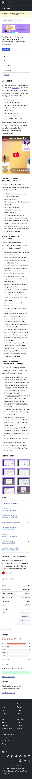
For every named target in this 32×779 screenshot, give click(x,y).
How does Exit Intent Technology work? (9, 528)
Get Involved (21, 719)
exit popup (17, 623)
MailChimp (10, 263)
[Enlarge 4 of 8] (28, 470)
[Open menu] (29, 2)
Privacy (4, 713)
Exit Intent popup (13, 396)
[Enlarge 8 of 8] (28, 488)
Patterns (19, 713)
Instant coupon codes (17, 417)
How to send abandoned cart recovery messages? (10, 516)
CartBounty (15, 88)
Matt (4, 737)
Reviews (6, 61)
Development (8, 70)
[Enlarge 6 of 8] (28, 479)
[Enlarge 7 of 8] (13, 488)
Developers (5, 725)
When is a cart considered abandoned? (10, 509)
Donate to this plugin (8, 693)
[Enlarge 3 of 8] (13, 470)
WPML (10, 353)
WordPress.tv (7, 728)
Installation (7, 65)
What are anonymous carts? (11, 522)
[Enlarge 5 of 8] (13, 479)
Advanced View (7, 629)
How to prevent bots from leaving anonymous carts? (10, 549)
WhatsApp (10, 276)
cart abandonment (25, 620)
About (4, 704)
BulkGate (11, 287)
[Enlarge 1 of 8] (13, 461)
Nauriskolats (10, 579)
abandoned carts (25, 613)
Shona (8, 752)
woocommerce (25, 623)
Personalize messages (11, 303)
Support (6, 75)
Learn (3, 719)
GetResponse (23, 260)
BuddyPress (6, 744)
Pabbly (20, 297)
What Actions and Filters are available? (8, 542)
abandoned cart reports (18, 194)
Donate (20, 725)
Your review (5, 659)
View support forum (8, 677)
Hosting (4, 710)
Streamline (7, 44)
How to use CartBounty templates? (9, 535)
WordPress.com (8, 734)
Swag (19, 728)
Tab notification (19, 438)
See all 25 (27, 609)
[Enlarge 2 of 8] (28, 461)
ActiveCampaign (13, 260)
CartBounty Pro (7, 450)
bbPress (5, 741)
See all (28, 659)
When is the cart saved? (10, 503)
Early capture (8, 414)
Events (19, 722)
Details (6, 56)
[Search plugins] (20, 20)
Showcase (20, 704)
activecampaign (25, 616)
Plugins (19, 710)
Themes (19, 707)
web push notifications (14, 265)
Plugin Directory (6, 8)
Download (6, 49)
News (4, 707)
